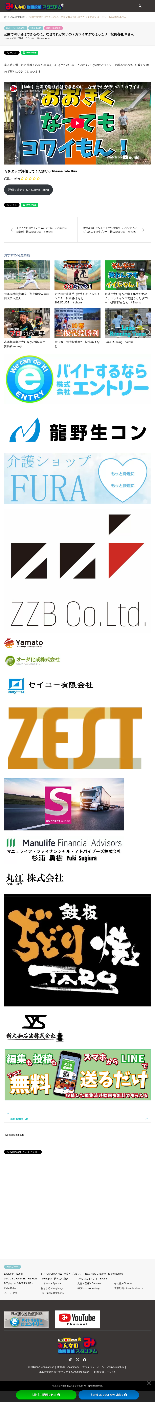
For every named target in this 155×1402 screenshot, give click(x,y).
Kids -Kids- (36, 28)
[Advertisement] (77, 1208)
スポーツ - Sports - (16, 28)
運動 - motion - (53, 28)
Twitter (77, 1359)
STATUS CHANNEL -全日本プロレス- (61, 1273)
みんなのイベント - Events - (94, 1278)
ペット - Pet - (11, 1293)
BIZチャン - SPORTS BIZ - (18, 1283)
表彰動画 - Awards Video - (128, 1288)
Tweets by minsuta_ (15, 1134)
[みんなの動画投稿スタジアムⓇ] (34, 6)
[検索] (140, 6)
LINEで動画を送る (44, 1395)
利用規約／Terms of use (41, 1367)
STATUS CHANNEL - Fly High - (21, 1278)
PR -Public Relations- (52, 1293)
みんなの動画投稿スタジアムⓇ (68, 1386)
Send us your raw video (107, 1395)
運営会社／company (68, 1367)
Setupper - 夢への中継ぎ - (56, 1278)
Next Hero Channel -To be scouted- (104, 1273)
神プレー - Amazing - (89, 1288)
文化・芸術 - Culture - (89, 1283)
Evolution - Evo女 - (14, 1273)
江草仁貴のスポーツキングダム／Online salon (64, 1372)
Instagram (70, 1359)
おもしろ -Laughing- (52, 1288)
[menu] (149, 6)
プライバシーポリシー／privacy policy (103, 1367)
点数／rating (12, 178)
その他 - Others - (123, 1283)
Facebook (84, 1359)
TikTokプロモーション (104, 1372)
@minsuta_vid (19, 1118)
